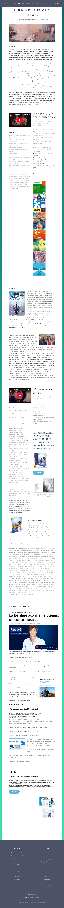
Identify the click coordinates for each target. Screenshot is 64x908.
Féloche (17, 502)
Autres (17, 862)
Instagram (17, 879)
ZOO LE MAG (46, 672)
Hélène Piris (21, 504)
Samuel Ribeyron (14, 500)
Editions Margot (46, 885)
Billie (10, 508)
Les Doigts (47, 879)
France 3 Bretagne (34, 735)
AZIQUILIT (29, 751)
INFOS (42, 143)
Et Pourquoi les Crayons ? (43, 532)
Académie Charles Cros (33, 528)
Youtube (17, 882)
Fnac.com (42, 421)
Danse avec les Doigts (17, 853)
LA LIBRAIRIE (36, 411)
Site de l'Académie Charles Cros (17, 544)
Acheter (38, 472)
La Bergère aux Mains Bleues (17, 856)
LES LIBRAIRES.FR (38, 415)
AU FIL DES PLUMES (33, 731)
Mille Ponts (17, 859)
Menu (57, 3)
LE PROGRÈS (30, 657)
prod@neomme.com (33, 897)
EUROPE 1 (28, 653)
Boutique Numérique (47, 862)
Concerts (46, 853)
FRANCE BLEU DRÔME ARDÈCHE (22, 723)
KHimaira (27, 761)
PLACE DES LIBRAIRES (39, 413)
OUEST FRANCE (14, 696)
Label (46, 876)
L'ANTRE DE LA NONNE (44, 745)
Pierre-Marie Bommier (16, 512)
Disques (47, 856)
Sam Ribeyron (47, 882)
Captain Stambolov (14, 510)
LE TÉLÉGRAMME (35, 662)
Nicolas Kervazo (25, 508)
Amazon (35, 423)
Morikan (16, 506)
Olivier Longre (12, 504)
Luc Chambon (25, 502)
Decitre (47, 421)
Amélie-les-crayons (23, 4)
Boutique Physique (47, 859)
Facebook (17, 876)
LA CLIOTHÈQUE (42, 727)
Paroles (17, 864)
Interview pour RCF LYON (16, 700)
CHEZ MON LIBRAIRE (39, 407)
